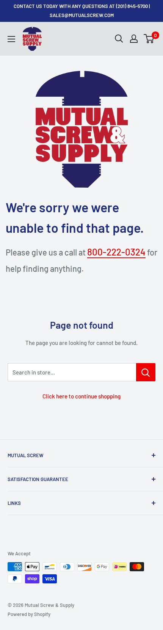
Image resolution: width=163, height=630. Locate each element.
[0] (149, 38)
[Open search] (119, 38)
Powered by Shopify (29, 614)
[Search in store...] (145, 372)
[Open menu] (11, 39)
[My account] (134, 38)
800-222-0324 (116, 251)
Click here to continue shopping (81, 396)
